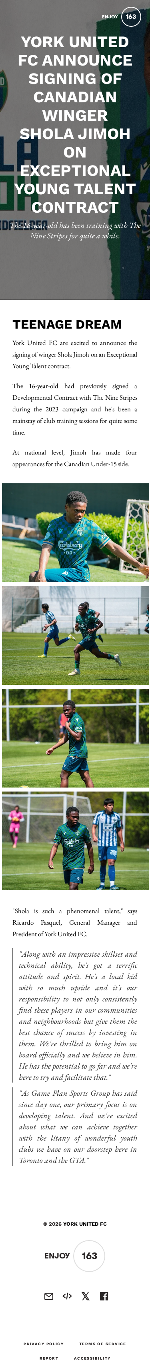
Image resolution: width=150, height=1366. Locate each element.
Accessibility (92, 1358)
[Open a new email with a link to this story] (49, 1296)
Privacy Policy (44, 1344)
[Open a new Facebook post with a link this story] (104, 1296)
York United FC (85, 1224)
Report (49, 1358)
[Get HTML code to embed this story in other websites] (67, 1296)
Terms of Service (102, 1344)
